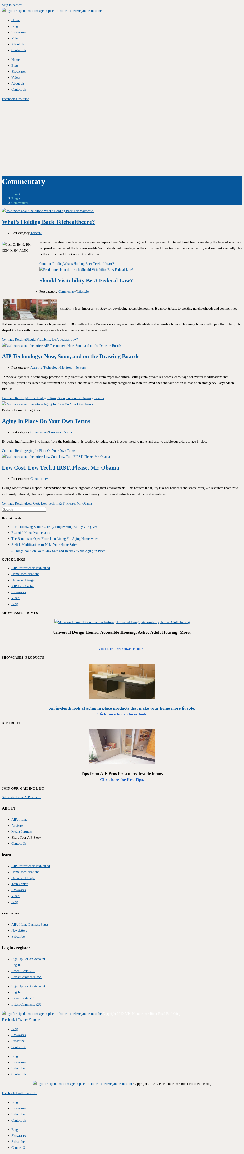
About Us (17, 44)
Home (15, 20)
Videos (15, 38)
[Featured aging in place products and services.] (122, 698)
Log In (16, 965)
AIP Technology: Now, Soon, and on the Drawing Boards (70, 356)
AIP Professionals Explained (30, 568)
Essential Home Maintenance (30, 533)
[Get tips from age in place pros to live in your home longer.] (122, 763)
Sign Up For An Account (28, 959)
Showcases (18, 32)
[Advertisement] (122, 137)
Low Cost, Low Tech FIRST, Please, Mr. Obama (60, 468)
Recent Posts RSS (23, 971)
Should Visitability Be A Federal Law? (86, 280)
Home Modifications (25, 574)
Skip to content (12, 5)
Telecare (36, 233)
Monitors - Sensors (73, 367)
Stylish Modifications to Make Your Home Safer (44, 544)
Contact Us (18, 50)
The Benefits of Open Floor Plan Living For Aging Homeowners (55, 539)
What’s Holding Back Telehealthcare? (48, 222)
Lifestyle (83, 291)
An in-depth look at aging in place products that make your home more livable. (122, 708)
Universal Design (60, 432)
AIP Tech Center (22, 586)
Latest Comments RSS (26, 977)
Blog (14, 26)
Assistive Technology (44, 367)
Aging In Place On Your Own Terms (46, 421)
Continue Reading (76, 264)
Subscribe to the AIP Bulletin (21, 797)
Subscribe (18, 1041)
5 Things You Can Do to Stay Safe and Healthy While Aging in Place (58, 551)
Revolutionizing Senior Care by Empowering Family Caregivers (54, 527)
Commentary (19, 202)
